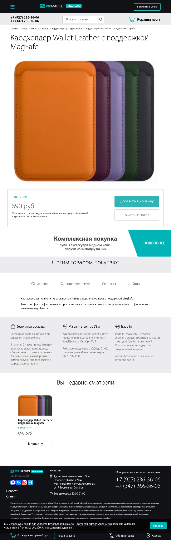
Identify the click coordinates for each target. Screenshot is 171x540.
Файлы (133, 283)
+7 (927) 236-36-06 (24, 17)
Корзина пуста (66, 535)
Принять (158, 525)
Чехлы (25, 29)
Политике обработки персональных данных (46, 527)
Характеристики (76, 283)
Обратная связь (125, 535)
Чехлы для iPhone (39, 29)
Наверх (156, 535)
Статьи (10, 496)
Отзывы (109, 283)
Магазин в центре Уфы (84, 326)
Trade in (126, 326)
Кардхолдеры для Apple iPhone (67, 29)
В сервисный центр (147, 7)
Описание (40, 283)
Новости (12, 491)
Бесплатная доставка (30, 326)
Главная (14, 29)
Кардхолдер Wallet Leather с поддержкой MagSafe (35, 422)
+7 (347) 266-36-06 (24, 21)
